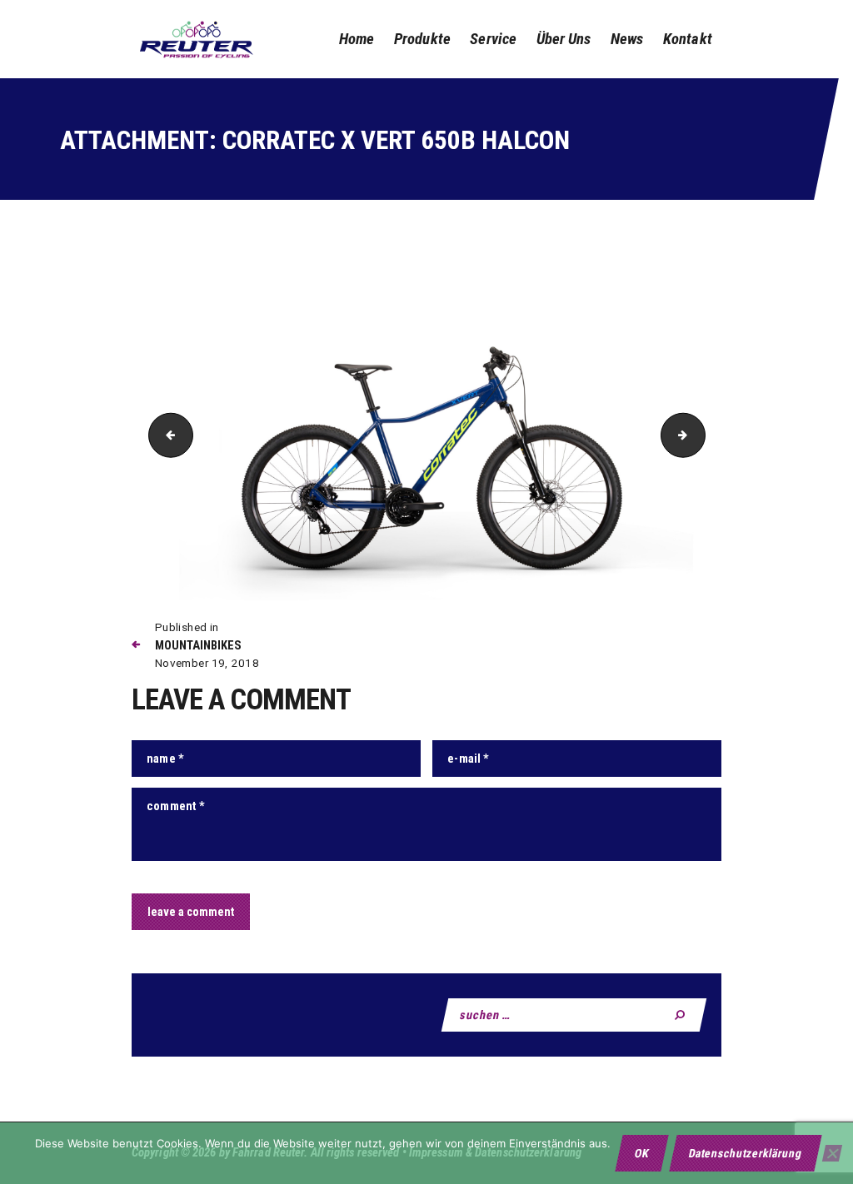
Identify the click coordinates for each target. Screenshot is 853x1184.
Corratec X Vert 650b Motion (700, 434)
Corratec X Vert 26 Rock (166, 434)
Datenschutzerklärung (745, 1153)
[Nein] (832, 1153)
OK (641, 1153)
